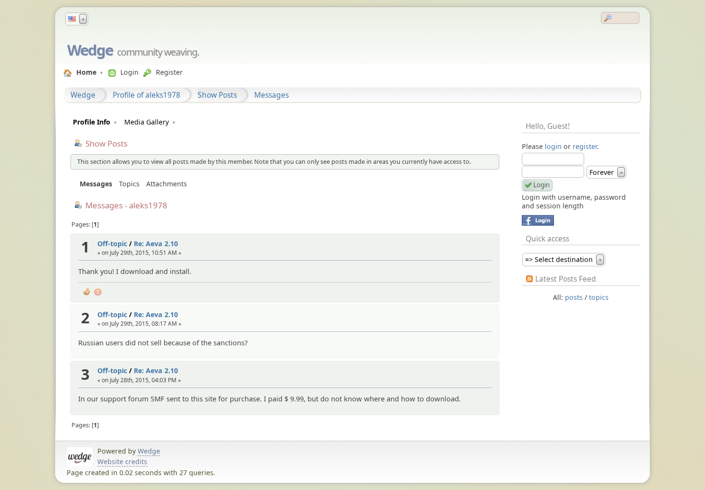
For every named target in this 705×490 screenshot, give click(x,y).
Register (169, 72)
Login (129, 72)
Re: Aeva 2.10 (156, 243)
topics (599, 297)
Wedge (90, 50)
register (585, 146)
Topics (129, 183)
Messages (271, 95)
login (553, 146)
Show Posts (217, 95)
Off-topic (112, 243)
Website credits (122, 461)
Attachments (166, 183)
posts (574, 297)
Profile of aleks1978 (146, 95)
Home (86, 72)
